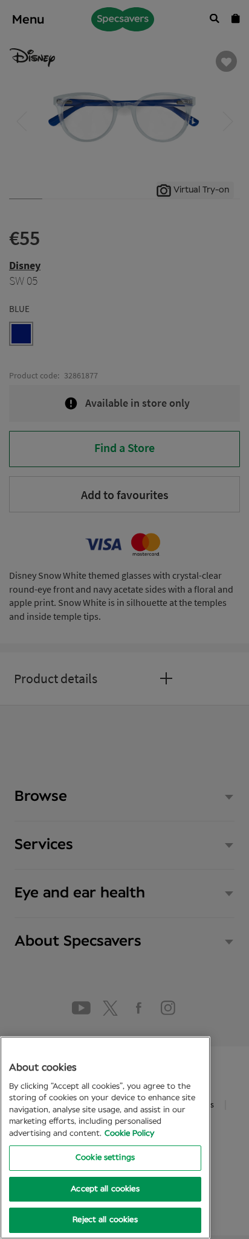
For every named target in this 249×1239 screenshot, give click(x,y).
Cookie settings (105, 1158)
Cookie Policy (129, 1134)
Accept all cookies (105, 1189)
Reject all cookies (105, 1220)
